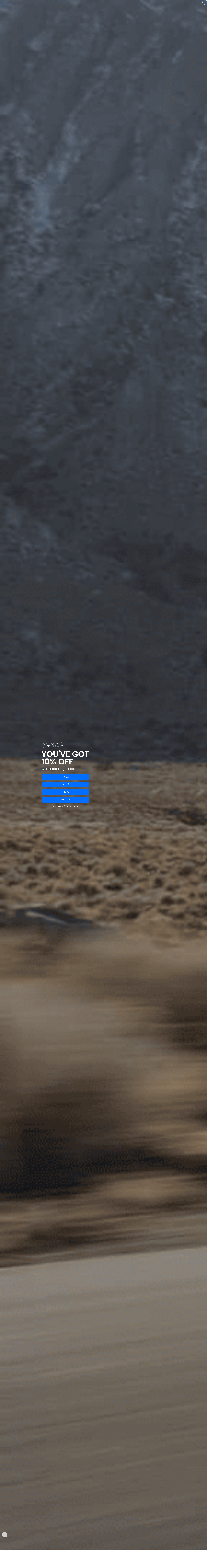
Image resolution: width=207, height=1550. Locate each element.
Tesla (65, 777)
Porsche (66, 799)
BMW (66, 792)
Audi (66, 784)
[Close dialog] (205, 2)
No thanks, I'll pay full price (65, 806)
